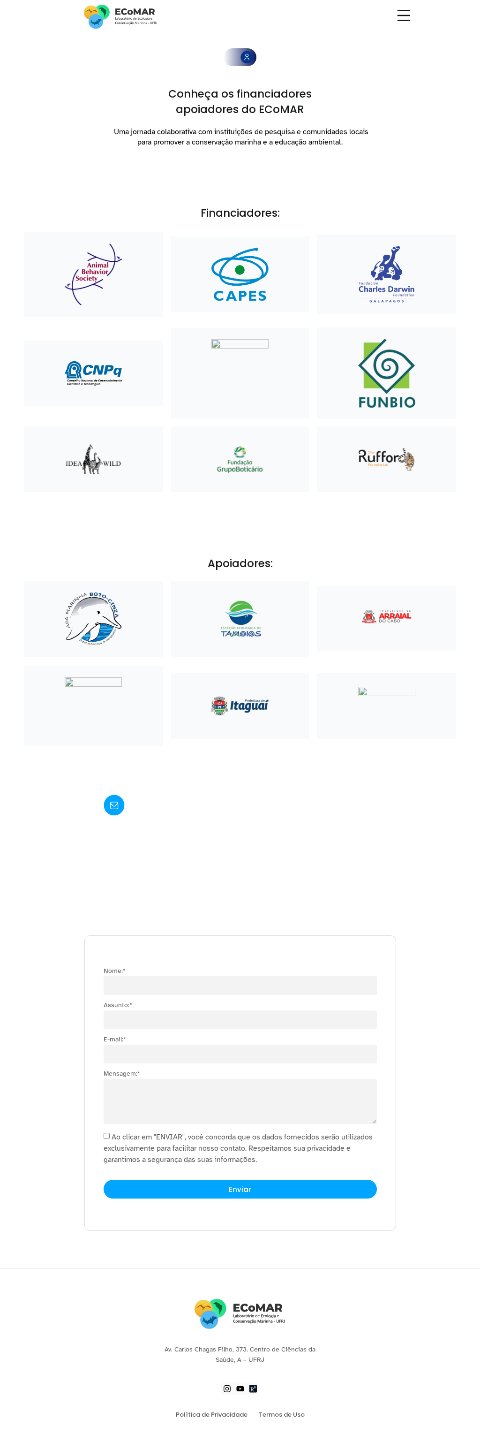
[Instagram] (227, 1388)
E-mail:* (115, 1039)
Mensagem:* (122, 1074)
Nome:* (115, 971)
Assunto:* (118, 1005)
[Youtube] (239, 1388)
